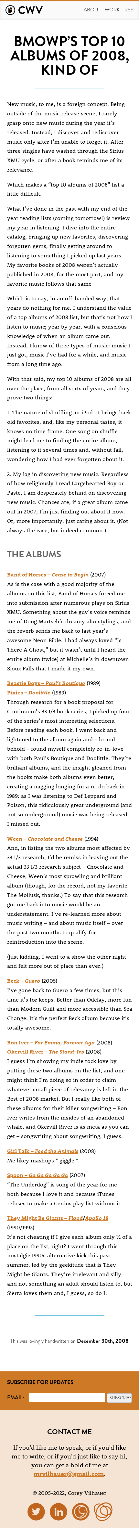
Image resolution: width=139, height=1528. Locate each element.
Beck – (23, 980)
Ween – (45, 838)
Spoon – (37, 1174)
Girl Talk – (42, 1150)
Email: (15, 1397)
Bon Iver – (51, 1042)
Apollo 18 (96, 1217)
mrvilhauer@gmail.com (69, 1474)
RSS (129, 9)
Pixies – (28, 692)
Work (112, 9)
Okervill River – (45, 1051)
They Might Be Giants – (45, 1217)
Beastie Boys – (46, 682)
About (92, 9)
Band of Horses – (48, 574)
